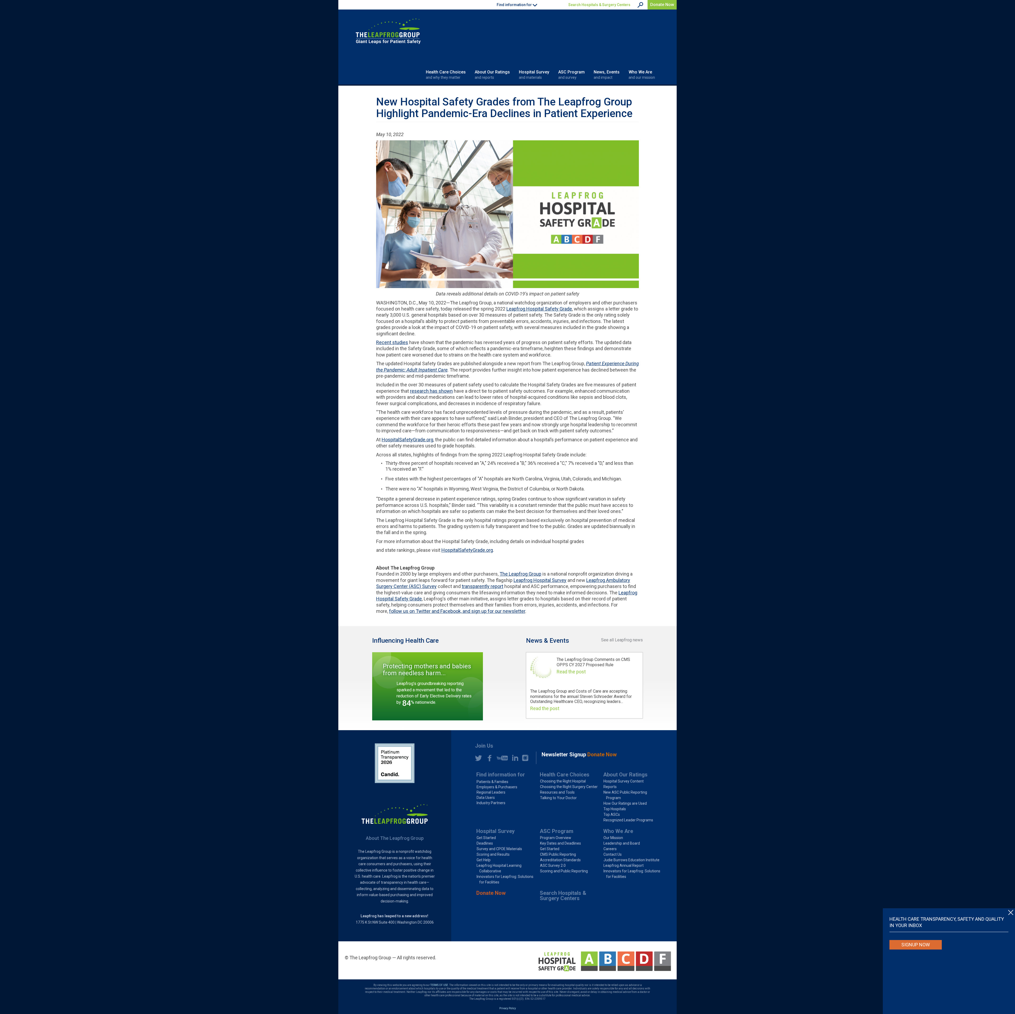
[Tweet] (478, 757)
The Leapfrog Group (520, 574)
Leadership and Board (621, 843)
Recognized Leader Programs (628, 820)
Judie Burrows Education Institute (631, 860)
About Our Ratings (492, 75)
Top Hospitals (614, 809)
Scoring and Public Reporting (564, 871)
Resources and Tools (557, 792)
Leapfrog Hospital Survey (540, 580)
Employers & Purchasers (497, 787)
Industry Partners (491, 803)
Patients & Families (492, 782)
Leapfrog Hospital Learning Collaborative (499, 868)
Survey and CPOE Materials (499, 849)
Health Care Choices (446, 75)
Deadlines (485, 843)
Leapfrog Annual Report (623, 865)
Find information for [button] (515, 5)
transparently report (482, 586)
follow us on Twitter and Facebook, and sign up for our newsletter (457, 611)
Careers (610, 849)
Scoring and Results (493, 854)
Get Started (486, 838)
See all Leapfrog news (622, 639)
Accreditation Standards (560, 860)
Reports (610, 787)
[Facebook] (488, 757)
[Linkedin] (514, 757)
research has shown (431, 391)
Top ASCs (611, 814)
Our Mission (613, 838)
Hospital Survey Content (623, 781)
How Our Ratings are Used (625, 803)
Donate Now (662, 4)
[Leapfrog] (388, 31)
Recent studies (392, 342)
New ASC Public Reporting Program (625, 795)
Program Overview (555, 838)
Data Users (486, 797)
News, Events (607, 75)
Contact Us (612, 854)
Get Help (484, 860)
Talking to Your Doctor (558, 798)
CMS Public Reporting (558, 854)
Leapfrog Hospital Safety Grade (539, 309)
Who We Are (642, 75)
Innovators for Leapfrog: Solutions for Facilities (505, 879)
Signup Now (915, 944)
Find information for (500, 774)
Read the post (571, 671)
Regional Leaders (491, 792)
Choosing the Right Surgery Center (569, 787)
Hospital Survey (534, 75)
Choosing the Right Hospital (563, 781)
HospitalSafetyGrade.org (407, 439)
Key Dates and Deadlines (560, 843)
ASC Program (571, 75)
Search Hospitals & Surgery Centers (599, 5)
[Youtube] (501, 757)
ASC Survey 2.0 (553, 865)
